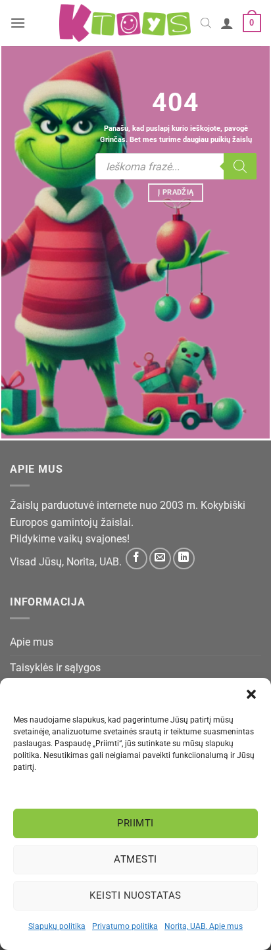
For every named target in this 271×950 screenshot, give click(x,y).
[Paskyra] (227, 23)
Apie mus (31, 642)
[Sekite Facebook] (136, 558)
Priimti (135, 823)
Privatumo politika (125, 926)
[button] (251, 694)
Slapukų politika (57, 926)
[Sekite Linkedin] (184, 558)
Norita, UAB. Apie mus (203, 926)
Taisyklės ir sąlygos (55, 667)
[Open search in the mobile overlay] (206, 23)
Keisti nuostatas (135, 895)
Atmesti (135, 859)
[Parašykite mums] (160, 558)
